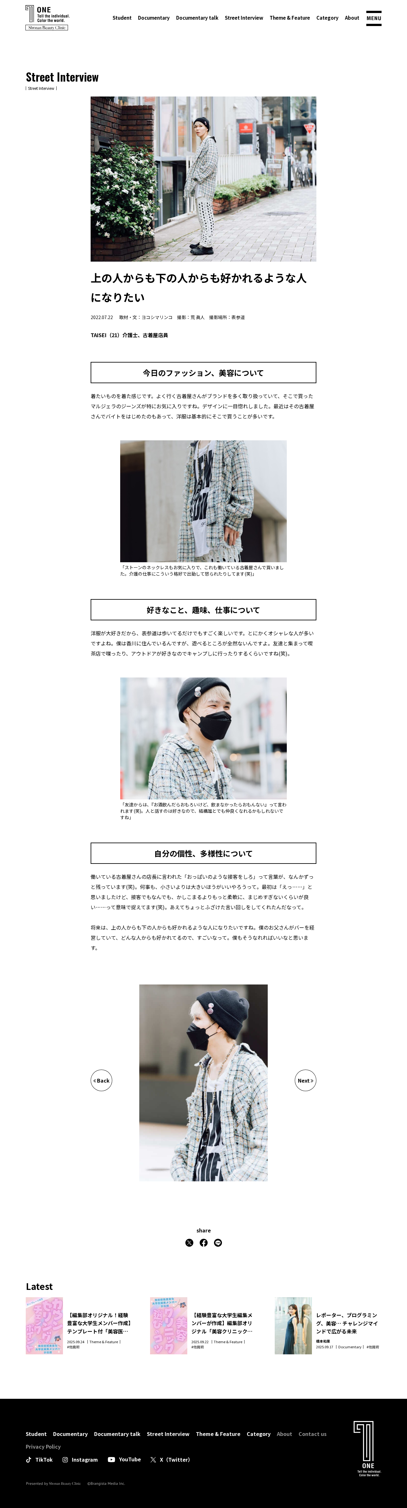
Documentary (154, 17)
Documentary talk (197, 17)
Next (304, 1080)
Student (122, 17)
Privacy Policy (43, 1446)
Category (327, 17)
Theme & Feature (290, 17)
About (352, 17)
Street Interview (244, 17)
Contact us (313, 1434)
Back (103, 1080)
